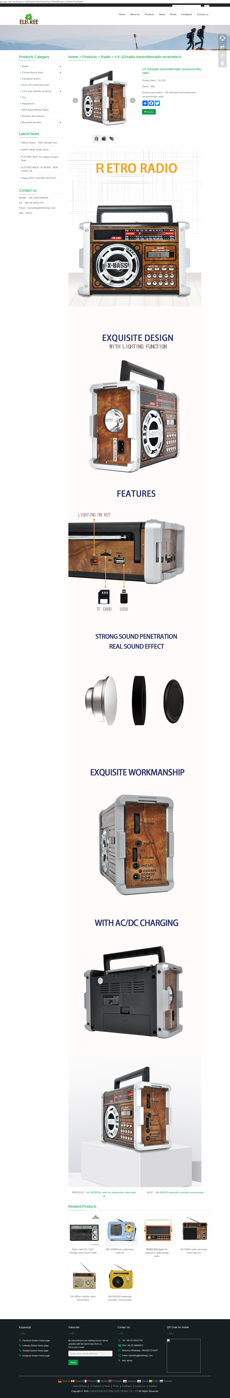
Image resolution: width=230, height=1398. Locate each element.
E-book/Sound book (32, 72)
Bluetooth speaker (31, 122)
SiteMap (153, 1386)
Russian (167, 1381)
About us (135, 14)
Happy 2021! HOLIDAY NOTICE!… (39, 178)
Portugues (117, 1381)
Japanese (132, 1381)
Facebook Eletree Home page (36, 1340)
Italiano (104, 1381)
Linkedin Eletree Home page (35, 1345)
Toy (24, 97)
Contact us (202, 14)
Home (122, 14)
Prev (75, 100)
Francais (92, 1381)
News (162, 14)
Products (149, 14)
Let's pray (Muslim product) (36, 91)
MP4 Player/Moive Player (35, 109)
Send (73, 1362)
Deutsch (66, 1381)
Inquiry (150, 111)
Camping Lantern (31, 78)
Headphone (28, 103)
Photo (173, 14)
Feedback (186, 14)
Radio (106, 57)
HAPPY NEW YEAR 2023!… (36, 149)
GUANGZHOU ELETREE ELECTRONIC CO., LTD (113, 1391)
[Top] (222, 64)
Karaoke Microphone (33, 116)
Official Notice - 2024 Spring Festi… (40, 142)
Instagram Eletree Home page (36, 1356)
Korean (145, 1381)
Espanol (79, 1381)
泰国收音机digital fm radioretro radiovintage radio (157, 1252)
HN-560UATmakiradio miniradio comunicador (180, 1192)
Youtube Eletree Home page (35, 1351)
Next (132, 100)
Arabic (156, 1381)
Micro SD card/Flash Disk (35, 85)
